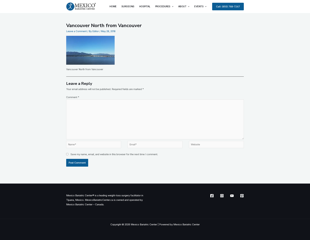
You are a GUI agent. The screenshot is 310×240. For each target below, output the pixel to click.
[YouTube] (232, 196)
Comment (72, 97)
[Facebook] (212, 196)
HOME (113, 6)
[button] (171, 6)
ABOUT (182, 6)
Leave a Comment (76, 31)
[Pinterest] (242, 196)
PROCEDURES (162, 6)
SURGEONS (127, 6)
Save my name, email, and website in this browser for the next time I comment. (114, 154)
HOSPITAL (144, 6)
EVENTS (198, 6)
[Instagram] (222, 196)
